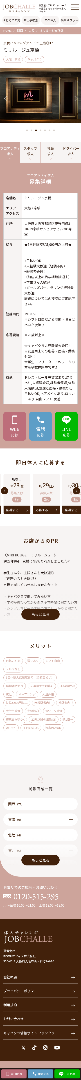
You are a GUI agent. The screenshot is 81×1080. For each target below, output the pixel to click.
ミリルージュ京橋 (51, 30)
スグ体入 (50, 20)
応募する (28, 510)
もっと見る (41, 614)
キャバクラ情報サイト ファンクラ (29, 1033)
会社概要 (10, 977)
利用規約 (10, 1004)
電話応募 (43, 1074)
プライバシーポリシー (20, 990)
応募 (15, 431)
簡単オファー (69, 20)
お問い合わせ (13, 1018)
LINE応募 (70, 1074)
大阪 (31, 30)
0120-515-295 (36, 896)
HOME (7, 30)
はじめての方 (11, 20)
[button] (27, 130)
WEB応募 (16, 1074)
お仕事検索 (30, 20)
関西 (20, 30)
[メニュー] (75, 7)
